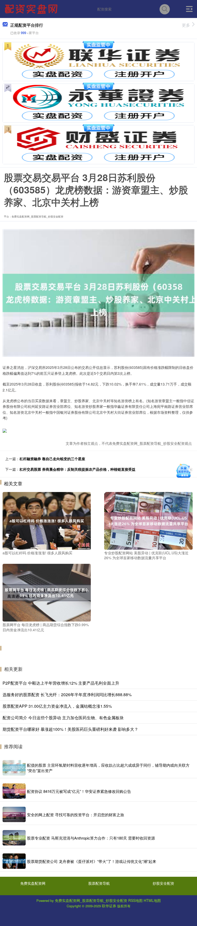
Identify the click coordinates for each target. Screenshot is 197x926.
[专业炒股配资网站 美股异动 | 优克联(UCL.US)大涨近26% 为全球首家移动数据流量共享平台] (148, 520)
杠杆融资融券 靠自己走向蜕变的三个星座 (52, 458)
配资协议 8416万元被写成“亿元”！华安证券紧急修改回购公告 (79, 791)
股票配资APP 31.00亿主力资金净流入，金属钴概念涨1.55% (57, 706)
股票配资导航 (99, 883)
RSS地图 (135, 900)
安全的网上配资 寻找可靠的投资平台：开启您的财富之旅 (75, 814)
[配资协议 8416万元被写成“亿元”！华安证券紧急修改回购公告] (14, 791)
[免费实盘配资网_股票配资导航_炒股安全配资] (32, 8)
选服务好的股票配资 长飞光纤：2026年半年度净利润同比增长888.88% (67, 694)
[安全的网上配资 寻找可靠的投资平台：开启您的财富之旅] (14, 814)
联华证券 (109, 905)
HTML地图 (152, 900)
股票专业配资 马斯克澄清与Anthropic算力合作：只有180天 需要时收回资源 (91, 838)
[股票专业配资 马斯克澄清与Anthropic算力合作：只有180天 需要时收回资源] (14, 837)
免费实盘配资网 (32, 883)
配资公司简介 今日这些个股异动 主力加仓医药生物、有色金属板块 (63, 718)
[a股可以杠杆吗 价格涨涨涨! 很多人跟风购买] (47, 520)
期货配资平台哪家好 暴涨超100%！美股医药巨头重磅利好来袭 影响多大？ (70, 729)
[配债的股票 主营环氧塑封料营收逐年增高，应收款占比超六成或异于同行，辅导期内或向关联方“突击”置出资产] (14, 767)
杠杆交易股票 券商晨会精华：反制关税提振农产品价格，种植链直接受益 (77, 469)
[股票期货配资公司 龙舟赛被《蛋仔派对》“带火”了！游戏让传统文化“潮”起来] (14, 861)
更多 (186, 25)
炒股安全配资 (163, 883)
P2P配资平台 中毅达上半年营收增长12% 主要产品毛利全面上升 (61, 683)
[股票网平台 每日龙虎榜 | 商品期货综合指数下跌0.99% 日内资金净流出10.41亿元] (47, 592)
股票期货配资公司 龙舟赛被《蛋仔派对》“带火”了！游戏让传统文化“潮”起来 (91, 861)
